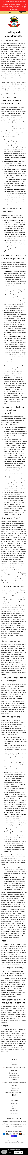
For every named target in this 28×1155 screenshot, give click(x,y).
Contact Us (14, 1105)
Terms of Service (14, 1113)
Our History (14, 1103)
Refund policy (14, 1108)
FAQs (13, 1107)
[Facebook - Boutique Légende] (13, 1095)
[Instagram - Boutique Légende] (15, 1095)
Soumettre (18, 1152)
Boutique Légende (16, 1141)
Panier (23, 12)
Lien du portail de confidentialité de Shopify (12, 582)
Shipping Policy (14, 1110)
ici (9, 477)
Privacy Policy (14, 1112)
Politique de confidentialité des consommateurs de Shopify (13, 574)
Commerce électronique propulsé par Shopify (14, 1143)
